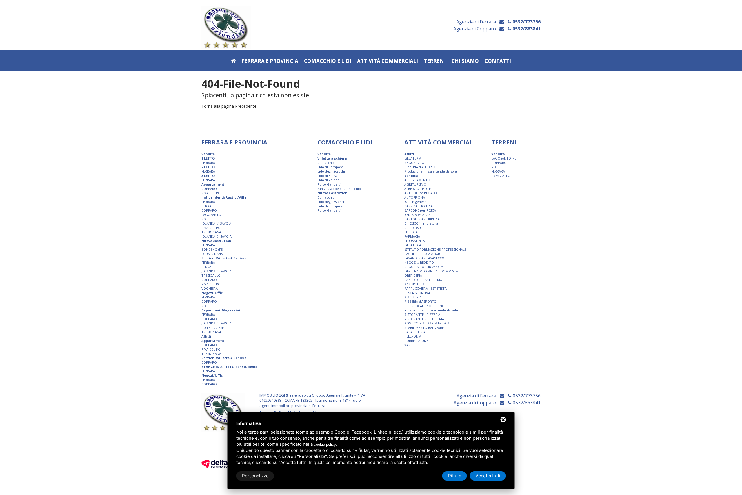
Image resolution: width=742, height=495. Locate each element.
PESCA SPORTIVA (417, 293)
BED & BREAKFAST (418, 214)
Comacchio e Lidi (327, 61)
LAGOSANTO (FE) (504, 158)
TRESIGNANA (211, 232)
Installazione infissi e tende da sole (431, 310)
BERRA (206, 206)
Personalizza (255, 475)
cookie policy (325, 444)
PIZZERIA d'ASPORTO (420, 167)
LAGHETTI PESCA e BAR (422, 254)
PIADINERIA (412, 297)
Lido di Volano (328, 180)
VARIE (408, 345)
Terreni (435, 61)
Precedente (246, 106)
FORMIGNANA (212, 254)
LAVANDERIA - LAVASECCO (424, 258)
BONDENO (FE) (212, 249)
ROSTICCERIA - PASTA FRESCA (426, 323)
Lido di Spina (327, 175)
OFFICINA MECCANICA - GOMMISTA (431, 271)
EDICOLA (411, 232)
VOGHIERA (209, 288)
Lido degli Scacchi (331, 171)
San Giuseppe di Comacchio (339, 188)
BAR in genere (415, 201)
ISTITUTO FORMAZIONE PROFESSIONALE (435, 249)
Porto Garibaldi (329, 184)
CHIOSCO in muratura (421, 223)
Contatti (498, 61)
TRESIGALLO (211, 275)
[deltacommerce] (214, 464)
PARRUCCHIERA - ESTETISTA (425, 288)
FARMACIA (412, 236)
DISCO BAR (412, 228)
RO (203, 219)
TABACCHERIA (414, 332)
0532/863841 (526, 28)
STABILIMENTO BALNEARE (424, 327)
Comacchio (326, 162)
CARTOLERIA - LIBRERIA (422, 219)
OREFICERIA (413, 275)
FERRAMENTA (414, 241)
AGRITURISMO (415, 184)
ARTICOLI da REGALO (420, 193)
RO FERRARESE (212, 327)
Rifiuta (454, 475)
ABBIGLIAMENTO (417, 180)
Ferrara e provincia (269, 61)
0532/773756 (526, 22)
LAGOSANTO (211, 214)
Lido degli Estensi (330, 201)
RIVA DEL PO (211, 193)
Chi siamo (465, 61)
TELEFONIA (412, 336)
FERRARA (208, 162)
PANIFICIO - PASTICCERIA (423, 280)
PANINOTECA (414, 284)
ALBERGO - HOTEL (418, 188)
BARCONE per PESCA (420, 210)
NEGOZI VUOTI (415, 162)
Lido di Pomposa (330, 167)
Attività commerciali (387, 61)
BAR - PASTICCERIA (418, 206)
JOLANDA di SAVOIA (216, 223)
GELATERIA (412, 158)
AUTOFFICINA (414, 197)
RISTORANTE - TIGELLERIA (424, 319)
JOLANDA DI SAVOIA (216, 236)
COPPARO (209, 188)
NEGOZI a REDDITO (419, 262)
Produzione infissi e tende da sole (430, 171)
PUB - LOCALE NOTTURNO (424, 306)
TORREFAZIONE (416, 340)
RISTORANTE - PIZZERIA (422, 314)
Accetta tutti (488, 475)
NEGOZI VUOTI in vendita (423, 267)
